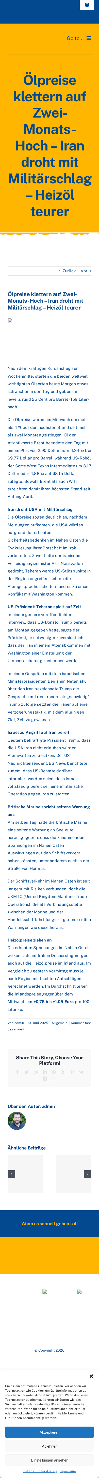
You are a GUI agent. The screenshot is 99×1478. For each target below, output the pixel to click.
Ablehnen (49, 1446)
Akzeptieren (49, 1432)
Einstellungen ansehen (49, 1460)
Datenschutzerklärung (40, 1471)
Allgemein (60, 1023)
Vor (84, 270)
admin (19, 1023)
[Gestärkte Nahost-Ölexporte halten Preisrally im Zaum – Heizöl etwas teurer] (25, 1174)
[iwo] (59, 1291)
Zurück (69, 270)
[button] (91, 1376)
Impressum (68, 1471)
